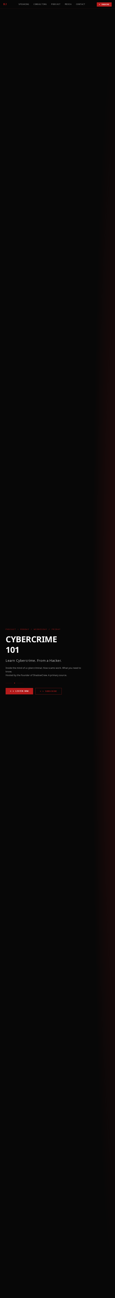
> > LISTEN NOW (19, 691)
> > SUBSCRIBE (48, 691)
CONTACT (80, 4)
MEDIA (68, 4)
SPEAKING (24, 4)
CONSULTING (40, 4)
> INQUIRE (104, 4)
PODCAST (55, 4)
